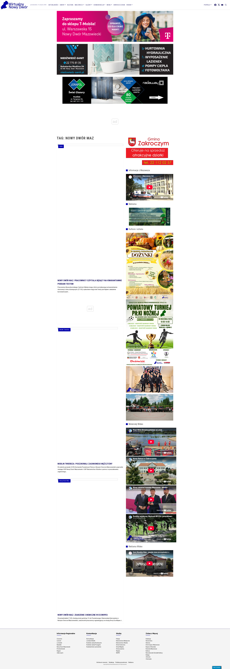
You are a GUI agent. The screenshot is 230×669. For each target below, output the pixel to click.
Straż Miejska (120, 647)
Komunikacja (99, 5)
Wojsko (118, 651)
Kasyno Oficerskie (151, 647)
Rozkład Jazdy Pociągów (93, 645)
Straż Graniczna (120, 645)
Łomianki (59, 643)
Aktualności (53, 5)
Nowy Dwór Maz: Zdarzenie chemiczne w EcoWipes (83, 615)
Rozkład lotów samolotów (93, 647)
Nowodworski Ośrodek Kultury (154, 653)
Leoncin (59, 640)
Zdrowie (148, 657)
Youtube (222, 5)
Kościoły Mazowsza (151, 649)
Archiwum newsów (102, 662)
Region (59, 651)
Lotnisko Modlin (90, 640)
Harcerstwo (149, 640)
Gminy (62, 5)
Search (226, 5)
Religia (148, 655)
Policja (118, 639)
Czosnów (59, 639)
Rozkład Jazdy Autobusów (94, 643)
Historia (148, 643)
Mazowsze (79, 5)
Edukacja (148, 639)
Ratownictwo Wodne (122, 643)
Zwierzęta (148, 659)
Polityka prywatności (121, 662)
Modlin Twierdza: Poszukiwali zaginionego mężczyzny (85, 463)
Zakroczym (60, 653)
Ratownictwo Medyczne (123, 640)
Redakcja (111, 662)
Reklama (130, 662)
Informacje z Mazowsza (152, 645)
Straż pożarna (120, 649)
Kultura (70, 5)
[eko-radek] (149, 217)
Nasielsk (59, 645)
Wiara (128, 5)
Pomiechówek (61, 649)
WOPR (118, 653)
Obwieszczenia (119, 5)
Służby (88, 5)
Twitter (219, 5)
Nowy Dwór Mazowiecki (63, 647)
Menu (109, 5)
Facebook (215, 5)
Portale (207, 5)
